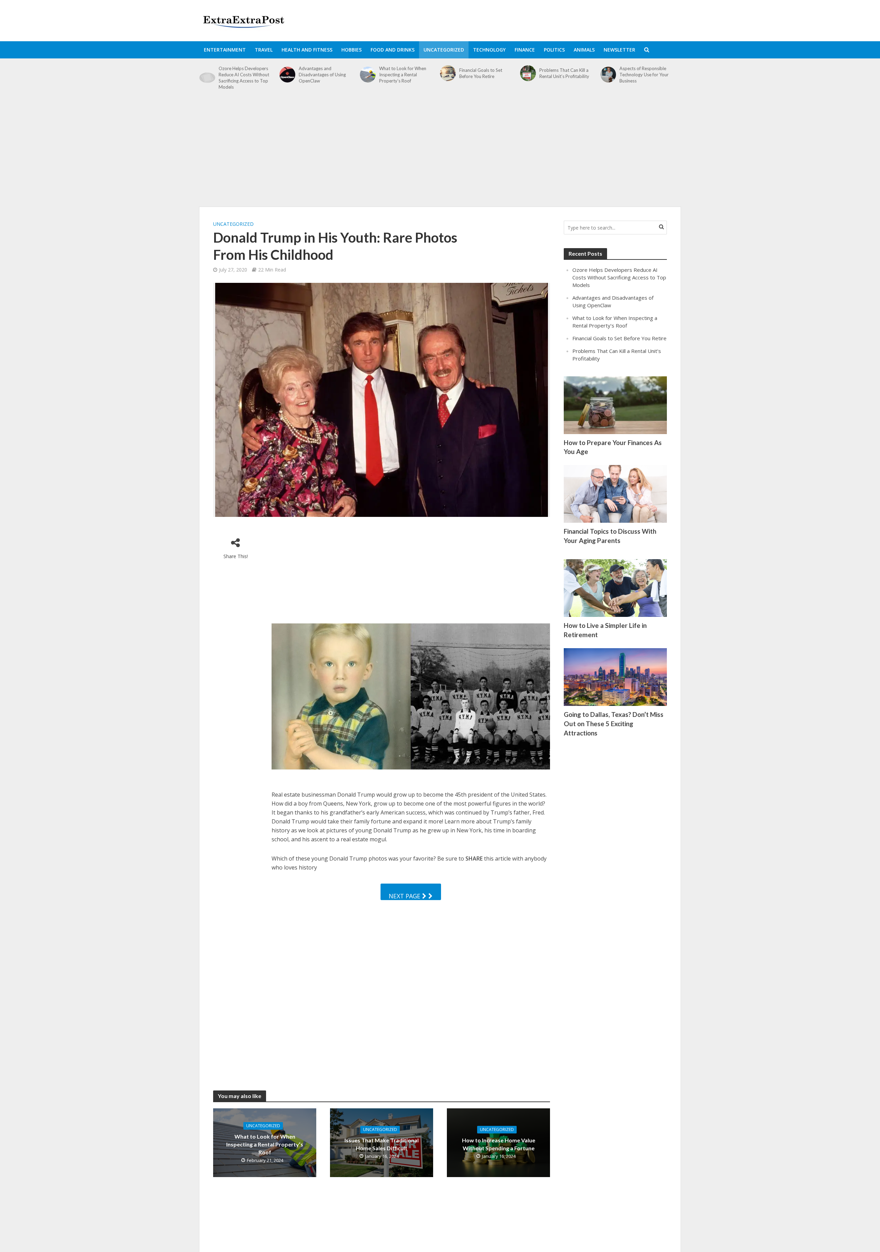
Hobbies (351, 49)
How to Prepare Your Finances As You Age (613, 447)
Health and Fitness (307, 49)
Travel (264, 49)
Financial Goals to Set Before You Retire (480, 73)
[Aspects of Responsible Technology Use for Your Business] (608, 74)
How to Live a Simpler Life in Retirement (605, 630)
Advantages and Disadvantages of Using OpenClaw (322, 75)
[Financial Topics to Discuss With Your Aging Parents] (615, 493)
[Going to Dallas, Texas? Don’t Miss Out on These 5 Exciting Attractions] (615, 676)
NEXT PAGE (405, 896)
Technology (489, 49)
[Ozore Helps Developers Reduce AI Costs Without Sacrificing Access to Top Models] (207, 78)
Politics (554, 49)
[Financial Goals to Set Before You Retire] (448, 73)
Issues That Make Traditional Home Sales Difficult (381, 1144)
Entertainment (225, 49)
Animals (584, 49)
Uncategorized (444, 49)
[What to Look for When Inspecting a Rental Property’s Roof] (368, 74)
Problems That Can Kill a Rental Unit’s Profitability (564, 73)
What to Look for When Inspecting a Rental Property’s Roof (402, 75)
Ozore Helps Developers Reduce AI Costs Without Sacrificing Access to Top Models (244, 78)
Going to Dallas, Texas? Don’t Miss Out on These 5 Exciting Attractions (613, 723)
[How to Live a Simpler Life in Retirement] (615, 587)
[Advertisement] (440, 152)
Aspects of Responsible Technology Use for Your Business (644, 75)
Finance (525, 49)
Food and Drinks (393, 49)
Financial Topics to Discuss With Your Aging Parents (610, 535)
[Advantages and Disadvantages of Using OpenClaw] (287, 74)
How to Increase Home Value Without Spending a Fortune (498, 1144)
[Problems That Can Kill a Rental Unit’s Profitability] (528, 73)
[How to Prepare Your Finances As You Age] (615, 404)
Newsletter (619, 49)
